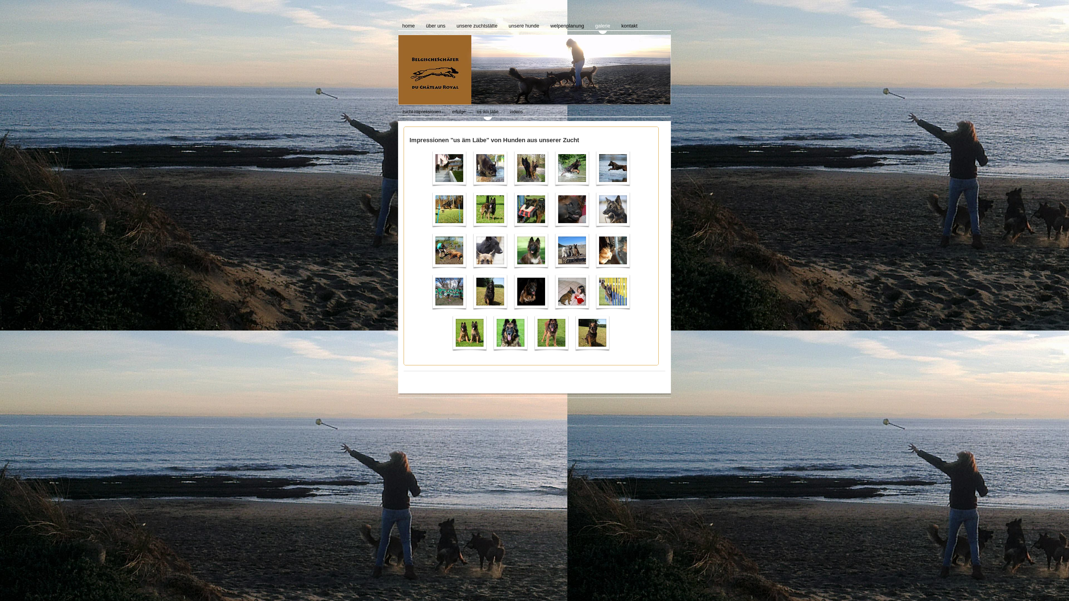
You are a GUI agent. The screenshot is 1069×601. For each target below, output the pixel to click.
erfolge (459, 111)
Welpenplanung (567, 26)
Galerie (602, 26)
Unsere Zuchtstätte (477, 26)
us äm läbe (488, 111)
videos (516, 111)
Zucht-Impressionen (421, 111)
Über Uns (435, 26)
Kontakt (629, 26)
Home (408, 26)
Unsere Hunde (524, 26)
